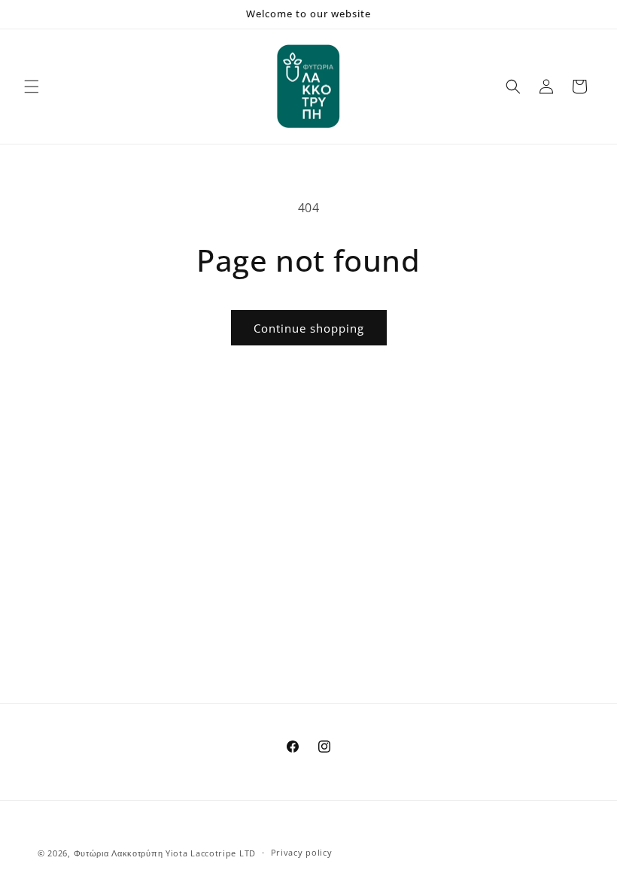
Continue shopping (309, 328)
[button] (31, 86)
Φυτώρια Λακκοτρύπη (118, 853)
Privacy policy (302, 852)
